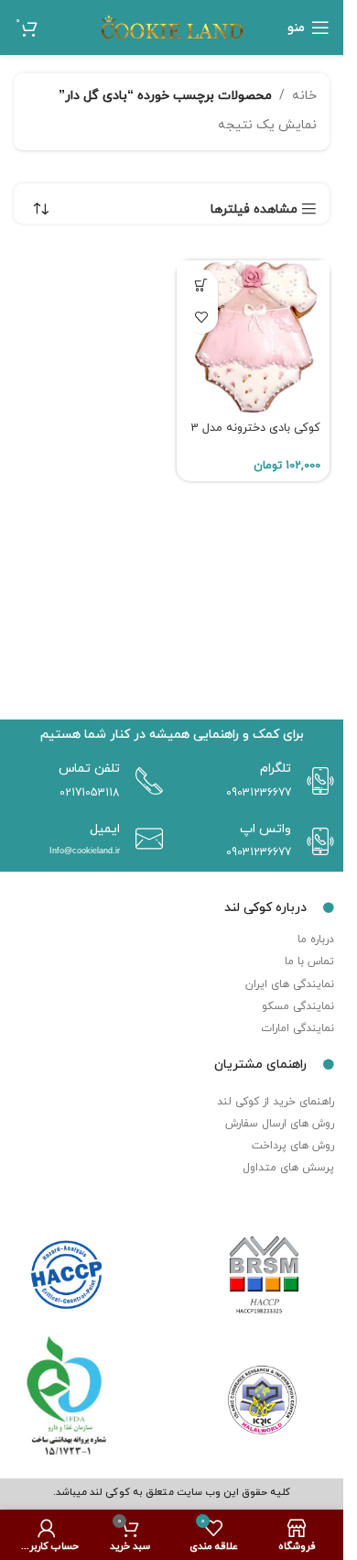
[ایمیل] (144, 838)
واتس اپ (265, 829)
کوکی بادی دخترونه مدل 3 (255, 428)
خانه (304, 95)
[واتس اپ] (316, 841)
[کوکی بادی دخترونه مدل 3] (253, 337)
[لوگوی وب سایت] (172, 26)
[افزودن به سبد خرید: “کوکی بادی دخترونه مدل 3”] (202, 285)
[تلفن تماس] (144, 781)
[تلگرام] (316, 781)
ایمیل (105, 829)
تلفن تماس (89, 768)
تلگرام (275, 768)
